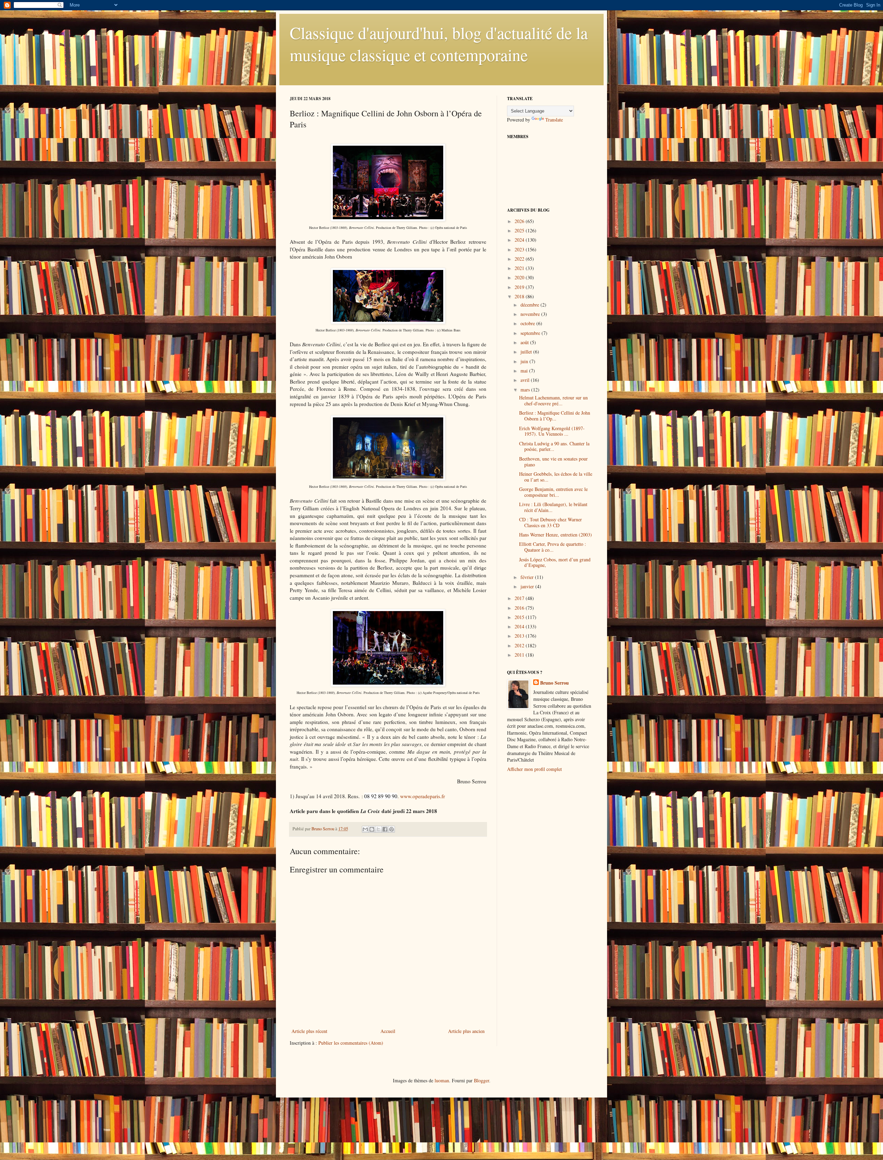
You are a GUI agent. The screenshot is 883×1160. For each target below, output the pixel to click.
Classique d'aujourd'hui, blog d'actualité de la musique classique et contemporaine (439, 43)
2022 (520, 258)
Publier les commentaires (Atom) (350, 1043)
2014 (520, 626)
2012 (520, 645)
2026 (520, 221)
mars (525, 389)
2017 (520, 598)
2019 (520, 287)
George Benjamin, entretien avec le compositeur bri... (553, 492)
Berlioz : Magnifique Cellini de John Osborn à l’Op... (554, 415)
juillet (526, 351)
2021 (520, 268)
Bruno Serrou (554, 682)
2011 (520, 654)
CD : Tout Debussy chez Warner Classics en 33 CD (550, 522)
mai (524, 370)
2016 (520, 608)
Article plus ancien (466, 1031)
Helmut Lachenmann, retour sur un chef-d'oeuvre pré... (553, 400)
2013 (520, 635)
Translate (554, 119)
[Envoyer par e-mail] (365, 829)
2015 (520, 617)
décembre (530, 304)
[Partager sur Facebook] (384, 829)
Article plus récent (309, 1031)
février (527, 577)
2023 (520, 249)
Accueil (387, 1031)
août (525, 342)
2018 (520, 296)
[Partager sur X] (378, 829)
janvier (527, 586)
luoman (442, 1080)
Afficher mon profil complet (534, 769)
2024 (520, 239)
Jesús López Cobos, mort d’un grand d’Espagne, (555, 562)
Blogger (481, 1080)
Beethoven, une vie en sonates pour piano (553, 461)
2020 (520, 277)
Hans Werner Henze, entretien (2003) (555, 534)
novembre (530, 314)
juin (524, 361)
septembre (531, 333)
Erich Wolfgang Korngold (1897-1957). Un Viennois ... (552, 431)
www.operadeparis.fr (422, 796)
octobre (528, 323)
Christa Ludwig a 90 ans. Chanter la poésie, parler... (554, 446)
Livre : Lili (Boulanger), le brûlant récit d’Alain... (553, 507)
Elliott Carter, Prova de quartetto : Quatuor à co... (552, 547)
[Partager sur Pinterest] (391, 829)
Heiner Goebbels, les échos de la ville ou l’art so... (555, 477)
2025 (520, 230)
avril (525, 380)
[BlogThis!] (371, 829)
